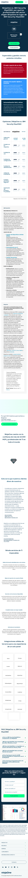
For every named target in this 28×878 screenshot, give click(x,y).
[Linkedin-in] (3, 867)
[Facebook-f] (8, 867)
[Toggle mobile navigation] (26, 2)
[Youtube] (5, 867)
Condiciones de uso (17, 875)
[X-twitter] (17, 867)
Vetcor (8, 389)
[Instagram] (11, 867)
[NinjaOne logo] (5, 2)
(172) (24, 139)
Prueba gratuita (19, 2)
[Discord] (14, 867)
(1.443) (15, 139)
